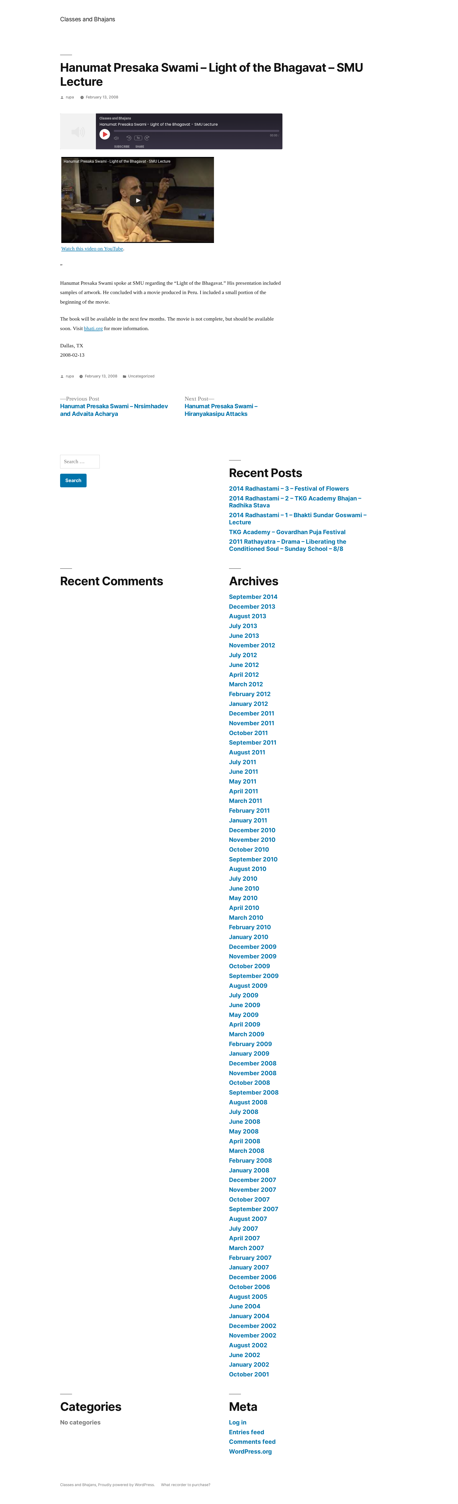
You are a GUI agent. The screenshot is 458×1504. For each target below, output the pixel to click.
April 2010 (244, 907)
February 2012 (250, 694)
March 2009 (246, 1034)
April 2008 (244, 1141)
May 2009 (244, 1014)
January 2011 (248, 820)
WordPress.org (250, 1451)
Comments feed (252, 1441)
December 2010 (252, 830)
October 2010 (249, 849)
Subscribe (122, 147)
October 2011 (248, 732)
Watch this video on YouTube (92, 248)
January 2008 (249, 1170)
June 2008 (244, 1121)
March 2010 (246, 917)
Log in (237, 1422)
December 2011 (251, 713)
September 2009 (254, 975)
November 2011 (251, 723)
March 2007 (246, 1248)
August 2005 (248, 1296)
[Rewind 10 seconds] (129, 138)
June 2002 (244, 1355)
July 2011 (242, 762)
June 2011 (243, 771)
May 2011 (242, 781)
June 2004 (244, 1306)
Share (139, 147)
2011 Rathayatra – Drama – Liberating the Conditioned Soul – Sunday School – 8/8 (287, 545)
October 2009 (249, 966)
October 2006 (249, 1286)
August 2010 (247, 868)
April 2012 (244, 674)
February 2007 (250, 1257)
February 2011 (249, 810)
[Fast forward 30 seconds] (150, 138)
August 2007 (248, 1218)
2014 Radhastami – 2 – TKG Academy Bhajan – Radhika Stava (295, 502)
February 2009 (250, 1043)
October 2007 (249, 1199)
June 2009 (244, 1005)
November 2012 (252, 645)
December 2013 (252, 606)
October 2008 (249, 1082)
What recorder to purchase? (185, 1485)
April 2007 (244, 1238)
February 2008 (250, 1160)
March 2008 (246, 1150)
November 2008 (252, 1073)
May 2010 (243, 898)
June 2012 (244, 664)
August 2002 (248, 1345)
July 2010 (243, 878)
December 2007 (252, 1179)
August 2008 (248, 1102)
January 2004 (249, 1316)
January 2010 (248, 936)
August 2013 (247, 616)
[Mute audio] (119, 138)
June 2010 (244, 888)
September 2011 (252, 742)
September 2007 (253, 1209)
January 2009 (249, 1053)
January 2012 (248, 703)
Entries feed (246, 1432)
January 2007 (249, 1267)
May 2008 (244, 1131)
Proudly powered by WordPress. (127, 1485)
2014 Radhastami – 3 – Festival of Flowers (289, 488)
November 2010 (252, 839)
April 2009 (244, 1024)
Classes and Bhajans (87, 19)
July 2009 (243, 995)
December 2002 (252, 1325)
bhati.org (93, 328)
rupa (70, 97)
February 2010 (250, 927)
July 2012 (243, 655)
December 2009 (252, 946)
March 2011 (245, 800)
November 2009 (252, 956)
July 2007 (243, 1228)
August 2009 (248, 985)
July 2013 (243, 625)
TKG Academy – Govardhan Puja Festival (287, 532)
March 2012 (246, 684)
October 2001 (249, 1374)
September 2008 (254, 1092)
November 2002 (252, 1335)
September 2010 (253, 859)
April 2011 (243, 791)
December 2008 (252, 1063)
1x (138, 138)
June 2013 (244, 635)
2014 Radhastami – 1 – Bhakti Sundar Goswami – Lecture (297, 518)
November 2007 (252, 1189)
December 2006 (252, 1277)
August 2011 (247, 752)
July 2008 (243, 1111)
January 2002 (249, 1364)
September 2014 (253, 596)
